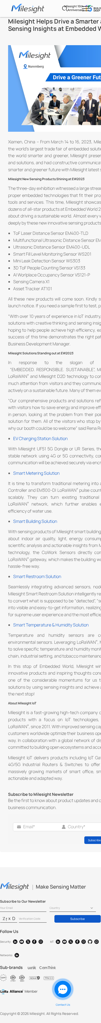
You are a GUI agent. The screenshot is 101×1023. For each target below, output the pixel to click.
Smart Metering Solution (36, 473)
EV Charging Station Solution (40, 438)
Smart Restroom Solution (37, 576)
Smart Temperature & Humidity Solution (51, 625)
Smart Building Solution (35, 521)
